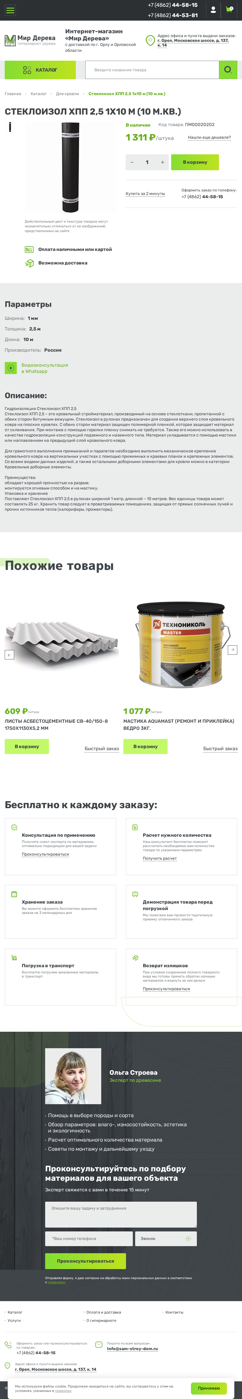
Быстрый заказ (102, 748)
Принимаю (209, 1388)
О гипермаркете (101, 1320)
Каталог (46, 70)
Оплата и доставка (103, 1312)
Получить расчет (160, 858)
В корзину (27, 746)
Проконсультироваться (45, 854)
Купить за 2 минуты (145, 193)
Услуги (14, 1320)
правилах (63, 1391)
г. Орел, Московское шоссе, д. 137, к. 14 (193, 43)
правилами (57, 1282)
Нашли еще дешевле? (209, 137)
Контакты (174, 1312)
